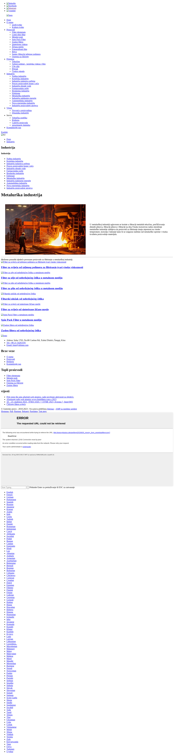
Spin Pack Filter (19, 39)
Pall (11, 411)
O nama (10, 22)
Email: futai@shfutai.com (17, 345)
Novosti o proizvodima (22, 110)
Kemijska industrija (20, 78)
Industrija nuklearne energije (24, 98)
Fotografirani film (19, 49)
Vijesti (9, 108)
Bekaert (25, 411)
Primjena (10, 59)
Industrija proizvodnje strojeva (25, 105)
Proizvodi (11, 30)
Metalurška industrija (21, 96)
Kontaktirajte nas (14, 127)
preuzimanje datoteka (21, 125)
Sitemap (50, 409)
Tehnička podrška (19, 118)
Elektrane (16, 93)
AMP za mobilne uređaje (66, 409)
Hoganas (5, 411)
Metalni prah (17, 37)
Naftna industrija (19, 76)
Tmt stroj (42, 411)
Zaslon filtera (17, 42)
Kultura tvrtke (18, 27)
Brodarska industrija (20, 91)
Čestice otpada (18, 71)
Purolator (34, 411)
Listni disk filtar (18, 34)
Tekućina (16, 61)
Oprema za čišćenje (20, 56)
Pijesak (15, 69)
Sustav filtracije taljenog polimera (26, 54)
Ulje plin (15, 66)
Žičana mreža (18, 47)
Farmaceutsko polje (20, 88)
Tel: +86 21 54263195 (16, 343)
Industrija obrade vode (21, 86)
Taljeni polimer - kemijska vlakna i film (29, 64)
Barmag (17, 411)
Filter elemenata (19, 32)
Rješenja (15, 120)
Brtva (14, 52)
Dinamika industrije (20, 113)
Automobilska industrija (22, 100)
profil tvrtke (17, 25)
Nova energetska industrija (23, 103)
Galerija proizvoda (20, 123)
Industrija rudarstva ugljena (23, 81)
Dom (9, 20)
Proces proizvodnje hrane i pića (25, 83)
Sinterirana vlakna (19, 44)
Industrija (11, 74)
